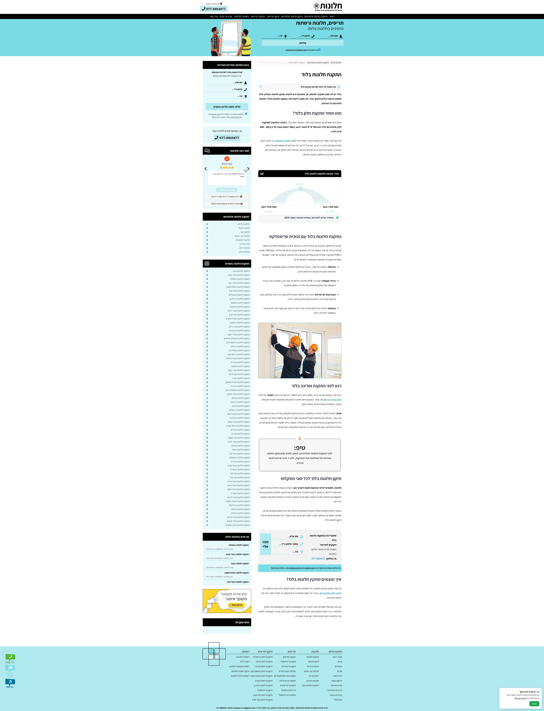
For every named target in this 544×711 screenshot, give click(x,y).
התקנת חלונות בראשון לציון (238, 342)
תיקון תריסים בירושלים (263, 656)
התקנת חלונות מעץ (310, 685)
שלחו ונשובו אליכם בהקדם (226, 106)
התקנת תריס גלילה (287, 680)
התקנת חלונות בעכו (241, 271)
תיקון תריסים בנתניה (264, 680)
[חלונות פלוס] (327, 7)
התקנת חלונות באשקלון (240, 457)
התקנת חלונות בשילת (240, 513)
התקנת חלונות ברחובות (240, 322)
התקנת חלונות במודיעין (240, 453)
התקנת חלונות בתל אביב (239, 314)
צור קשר (214, 16)
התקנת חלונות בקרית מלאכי (237, 358)
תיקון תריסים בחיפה (264, 661)
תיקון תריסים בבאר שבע (262, 699)
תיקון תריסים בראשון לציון (262, 671)
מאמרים (338, 666)
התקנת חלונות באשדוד (240, 469)
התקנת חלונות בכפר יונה (239, 282)
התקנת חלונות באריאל (240, 473)
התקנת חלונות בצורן (241, 378)
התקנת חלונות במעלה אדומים (237, 338)
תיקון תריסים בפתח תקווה (261, 675)
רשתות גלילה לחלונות (240, 675)
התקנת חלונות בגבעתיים (239, 294)
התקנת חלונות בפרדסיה (239, 290)
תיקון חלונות (313, 661)
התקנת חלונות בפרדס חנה (238, 517)
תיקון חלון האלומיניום (330, 593)
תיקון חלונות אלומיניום (291, 16)
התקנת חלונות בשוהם (240, 302)
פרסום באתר (336, 680)
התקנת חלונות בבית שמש (239, 421)
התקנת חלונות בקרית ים (239, 374)
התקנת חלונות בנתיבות (240, 306)
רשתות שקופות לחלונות (239, 666)
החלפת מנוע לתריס (287, 671)
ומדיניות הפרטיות (292, 50)
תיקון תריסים (273, 16)
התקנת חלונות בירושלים (239, 409)
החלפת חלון (244, 251)
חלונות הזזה (244, 247)
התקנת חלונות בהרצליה (239, 417)
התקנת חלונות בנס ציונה (239, 330)
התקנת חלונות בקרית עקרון (238, 318)
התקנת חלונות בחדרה (240, 461)
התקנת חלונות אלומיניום (316, 16)
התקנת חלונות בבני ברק (239, 326)
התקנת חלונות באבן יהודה (238, 481)
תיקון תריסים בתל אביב (263, 695)
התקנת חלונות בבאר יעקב (239, 334)
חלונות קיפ (245, 232)
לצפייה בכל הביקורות (226, 190)
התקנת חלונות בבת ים (240, 429)
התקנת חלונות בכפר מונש (239, 485)
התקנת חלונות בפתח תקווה (238, 286)
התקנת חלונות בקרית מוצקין (237, 382)
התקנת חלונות (312, 656)
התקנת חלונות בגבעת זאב (238, 413)
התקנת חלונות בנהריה (240, 362)
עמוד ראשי (337, 656)
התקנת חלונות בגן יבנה (240, 477)
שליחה (302, 43)
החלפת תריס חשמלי (287, 695)
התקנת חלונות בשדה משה (238, 489)
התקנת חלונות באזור (241, 449)
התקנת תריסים (258, 16)
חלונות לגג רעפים (242, 235)
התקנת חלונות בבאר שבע (239, 465)
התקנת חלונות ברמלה (240, 346)
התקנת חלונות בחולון (241, 398)
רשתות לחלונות (241, 16)
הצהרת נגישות (336, 695)
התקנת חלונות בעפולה (240, 278)
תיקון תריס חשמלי (288, 661)
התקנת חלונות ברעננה (240, 402)
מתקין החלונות (282, 140)
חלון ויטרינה (245, 243)
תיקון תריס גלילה (288, 666)
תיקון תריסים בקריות (264, 666)
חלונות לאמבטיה (242, 239)
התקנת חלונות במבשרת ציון (238, 390)
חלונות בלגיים (244, 224)
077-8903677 (318, 558)
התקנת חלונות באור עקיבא (238, 521)
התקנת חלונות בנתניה (240, 386)
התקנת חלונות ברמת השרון (238, 425)
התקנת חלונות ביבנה (241, 405)
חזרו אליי (265, 544)
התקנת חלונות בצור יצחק (239, 370)
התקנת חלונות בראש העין (239, 354)
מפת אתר (338, 699)
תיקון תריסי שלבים (288, 685)
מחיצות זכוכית (312, 680)
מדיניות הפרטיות (295, 568)
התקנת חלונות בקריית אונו (238, 497)
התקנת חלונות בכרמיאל (239, 505)
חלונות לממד (244, 228)
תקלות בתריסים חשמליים (285, 675)
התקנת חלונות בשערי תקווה (238, 501)
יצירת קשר (337, 675)
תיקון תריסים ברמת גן (263, 685)
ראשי (332, 16)
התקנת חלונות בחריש (240, 445)
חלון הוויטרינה (334, 399)
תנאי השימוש (302, 50)
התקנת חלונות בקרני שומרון (238, 525)
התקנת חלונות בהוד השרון (238, 394)
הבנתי (534, 704)
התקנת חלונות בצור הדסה (238, 310)
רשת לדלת (244, 661)
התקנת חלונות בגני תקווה (239, 437)
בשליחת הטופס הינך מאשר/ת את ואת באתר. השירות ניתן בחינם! (226, 115)
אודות (339, 671)
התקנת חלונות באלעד (240, 366)
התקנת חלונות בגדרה (240, 433)
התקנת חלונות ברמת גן (240, 298)
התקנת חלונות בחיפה (240, 509)
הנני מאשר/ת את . (301, 50)
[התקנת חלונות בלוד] (299, 350)
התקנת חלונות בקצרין (240, 493)
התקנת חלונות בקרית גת (239, 350)
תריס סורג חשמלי (288, 690)
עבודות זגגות (226, 16)
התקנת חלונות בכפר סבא (239, 274)
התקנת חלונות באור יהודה (238, 441)
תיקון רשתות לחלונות (240, 671)
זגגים (340, 661)
